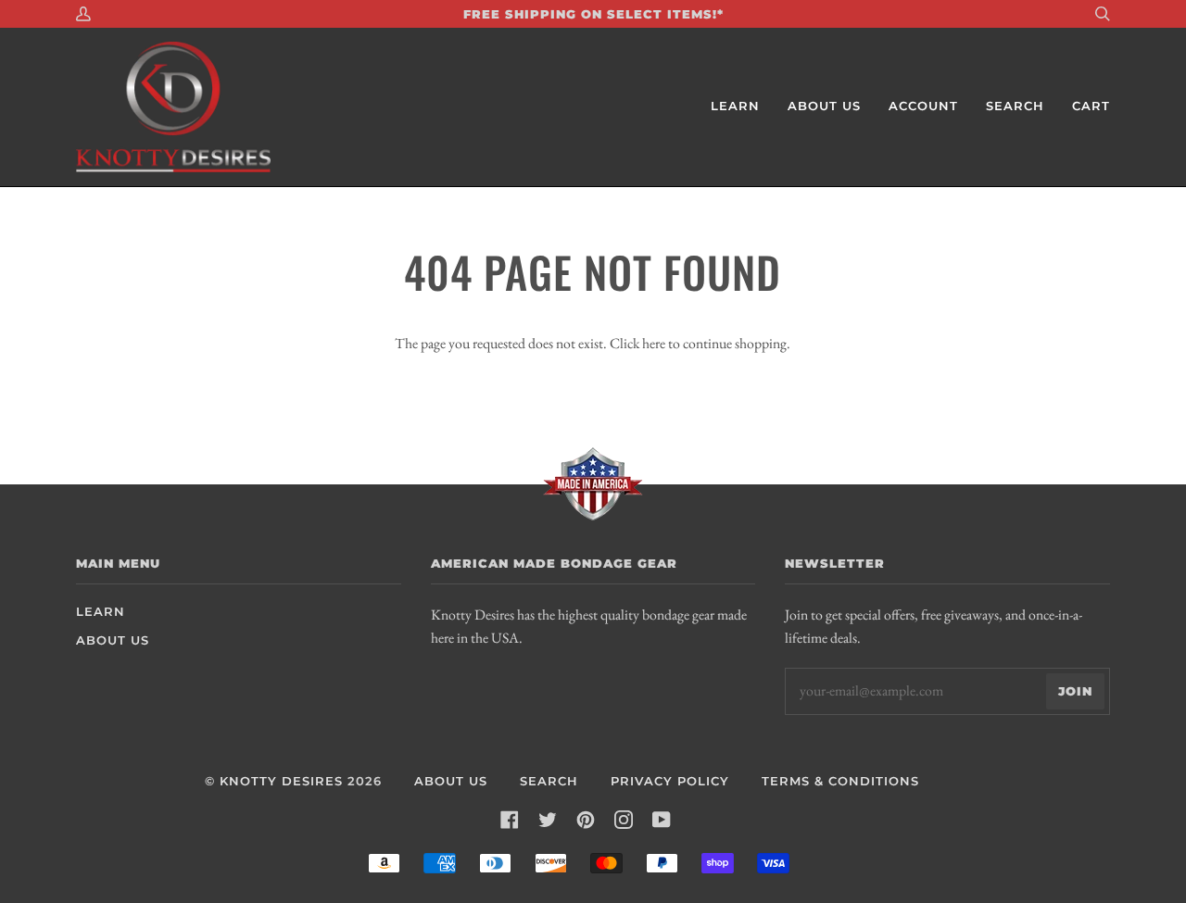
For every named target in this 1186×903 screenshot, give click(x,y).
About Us (112, 640)
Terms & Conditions (840, 781)
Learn (100, 612)
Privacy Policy (670, 781)
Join (1075, 691)
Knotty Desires (281, 781)
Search (549, 781)
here (653, 343)
